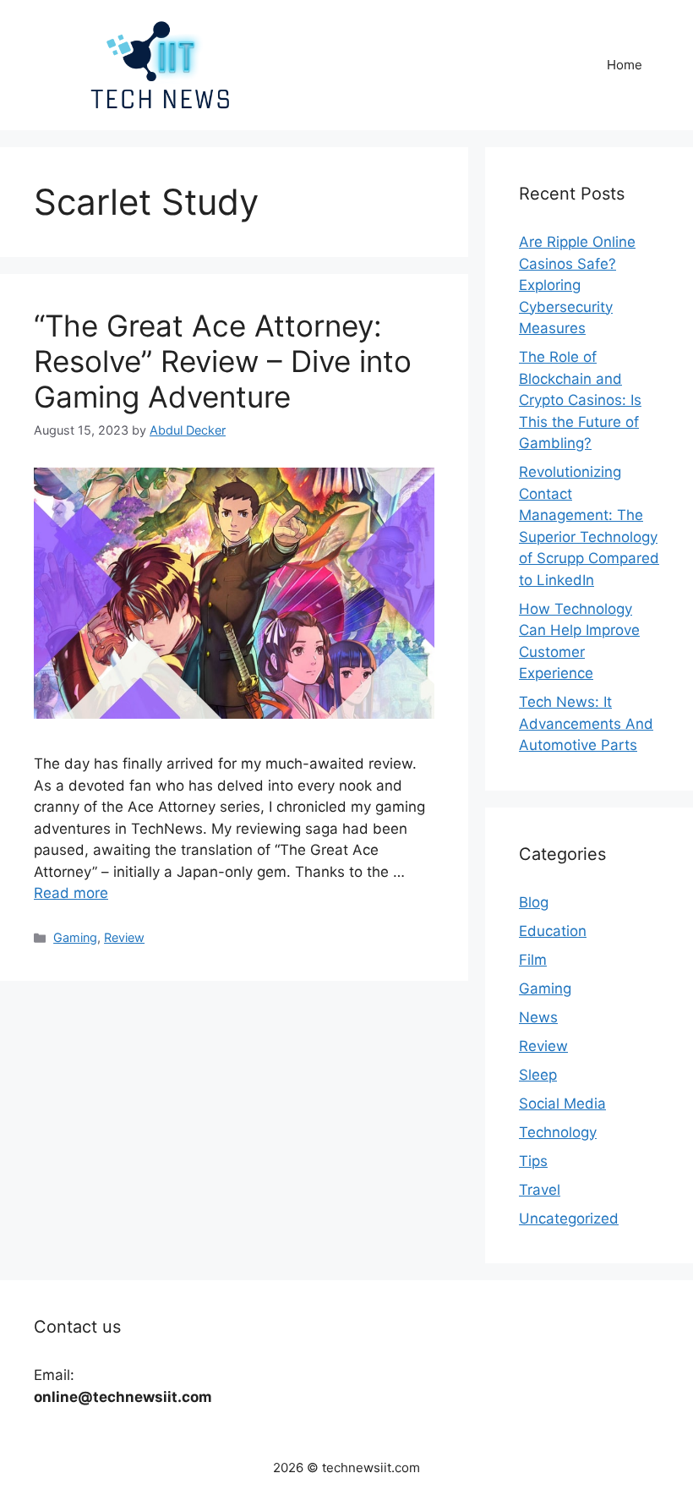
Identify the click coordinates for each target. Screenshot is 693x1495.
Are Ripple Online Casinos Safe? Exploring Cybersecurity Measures (577, 285)
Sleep (538, 1074)
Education (553, 931)
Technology (558, 1132)
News (538, 1017)
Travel (539, 1189)
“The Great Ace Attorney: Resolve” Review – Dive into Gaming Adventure (223, 361)
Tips (533, 1161)
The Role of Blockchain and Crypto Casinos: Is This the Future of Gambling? (580, 400)
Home (624, 65)
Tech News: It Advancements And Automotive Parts (586, 723)
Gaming (75, 937)
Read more (71, 892)
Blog (533, 902)
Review (124, 937)
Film (533, 959)
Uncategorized (569, 1218)
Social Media (562, 1103)
